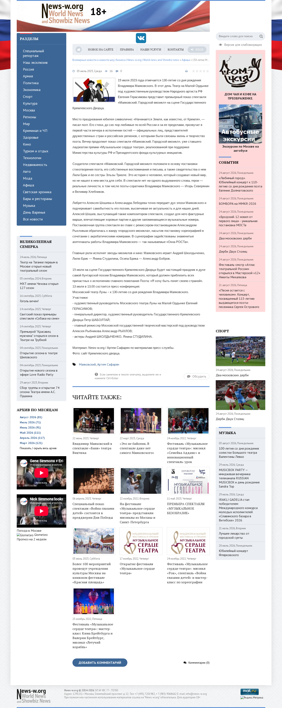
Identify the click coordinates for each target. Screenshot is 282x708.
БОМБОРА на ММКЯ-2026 (237, 203)
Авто (27, 171)
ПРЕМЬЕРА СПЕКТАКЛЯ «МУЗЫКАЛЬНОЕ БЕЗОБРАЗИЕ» (186, 508)
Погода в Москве (29, 530)
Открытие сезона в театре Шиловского (39, 355)
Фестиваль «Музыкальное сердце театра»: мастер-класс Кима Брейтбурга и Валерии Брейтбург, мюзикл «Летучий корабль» (92, 635)
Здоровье (30, 137)
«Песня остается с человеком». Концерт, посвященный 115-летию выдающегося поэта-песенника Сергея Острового (239, 298)
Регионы (29, 117)
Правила (127, 49)
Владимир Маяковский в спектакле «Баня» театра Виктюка (92, 448)
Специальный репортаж (33, 53)
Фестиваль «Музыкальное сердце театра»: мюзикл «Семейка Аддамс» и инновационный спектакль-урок (187, 452)
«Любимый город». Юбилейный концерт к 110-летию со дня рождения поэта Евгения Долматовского (240, 184)
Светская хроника (37, 191)
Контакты (176, 49)
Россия (28, 69)
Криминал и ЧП (35, 130)
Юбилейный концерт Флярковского (233, 553)
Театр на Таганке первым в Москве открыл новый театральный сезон (39, 266)
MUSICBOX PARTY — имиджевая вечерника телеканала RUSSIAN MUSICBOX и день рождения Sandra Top (239, 478)
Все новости (33, 219)
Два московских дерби (235, 238)
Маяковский (87, 364)
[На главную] (65, 13)
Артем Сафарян (108, 364)
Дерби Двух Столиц (233, 251)
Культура (30, 103)
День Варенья (34, 212)
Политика (31, 83)
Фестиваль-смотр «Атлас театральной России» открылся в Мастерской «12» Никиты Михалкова (239, 271)
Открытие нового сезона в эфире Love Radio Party (39, 372)
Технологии (32, 157)
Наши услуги (150, 49)
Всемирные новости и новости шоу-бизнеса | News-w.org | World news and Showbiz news (125, 60)
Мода (27, 178)
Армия (28, 76)
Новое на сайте (101, 49)
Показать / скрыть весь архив (38, 448)
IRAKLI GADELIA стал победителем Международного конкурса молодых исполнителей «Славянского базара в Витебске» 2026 (238, 509)
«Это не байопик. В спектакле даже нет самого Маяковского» (137, 448)
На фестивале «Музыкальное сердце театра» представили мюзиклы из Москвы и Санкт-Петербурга (137, 513)
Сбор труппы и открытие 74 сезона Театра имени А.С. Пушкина (39, 392)
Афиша (28, 185)
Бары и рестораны (37, 198)
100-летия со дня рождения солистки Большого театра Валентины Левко (239, 452)
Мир (26, 123)
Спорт (28, 96)
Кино (27, 144)
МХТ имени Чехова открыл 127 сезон (39, 286)
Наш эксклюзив (35, 62)
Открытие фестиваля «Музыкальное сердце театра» (137, 568)
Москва (29, 110)
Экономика (31, 89)
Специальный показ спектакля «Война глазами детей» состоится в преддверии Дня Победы (93, 511)
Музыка (29, 205)
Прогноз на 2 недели (31, 539)
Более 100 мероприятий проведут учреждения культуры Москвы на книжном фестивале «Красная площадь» (91, 573)
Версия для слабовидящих (243, 44)
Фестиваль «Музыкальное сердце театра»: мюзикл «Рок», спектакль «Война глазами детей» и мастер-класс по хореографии (187, 573)
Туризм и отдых (35, 151)
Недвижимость (35, 164)
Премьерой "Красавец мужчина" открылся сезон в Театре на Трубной (39, 335)
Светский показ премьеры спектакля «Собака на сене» (39, 316)
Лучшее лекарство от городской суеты (234, 535)
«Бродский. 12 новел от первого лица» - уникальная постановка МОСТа (238, 221)
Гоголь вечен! (29, 301)
